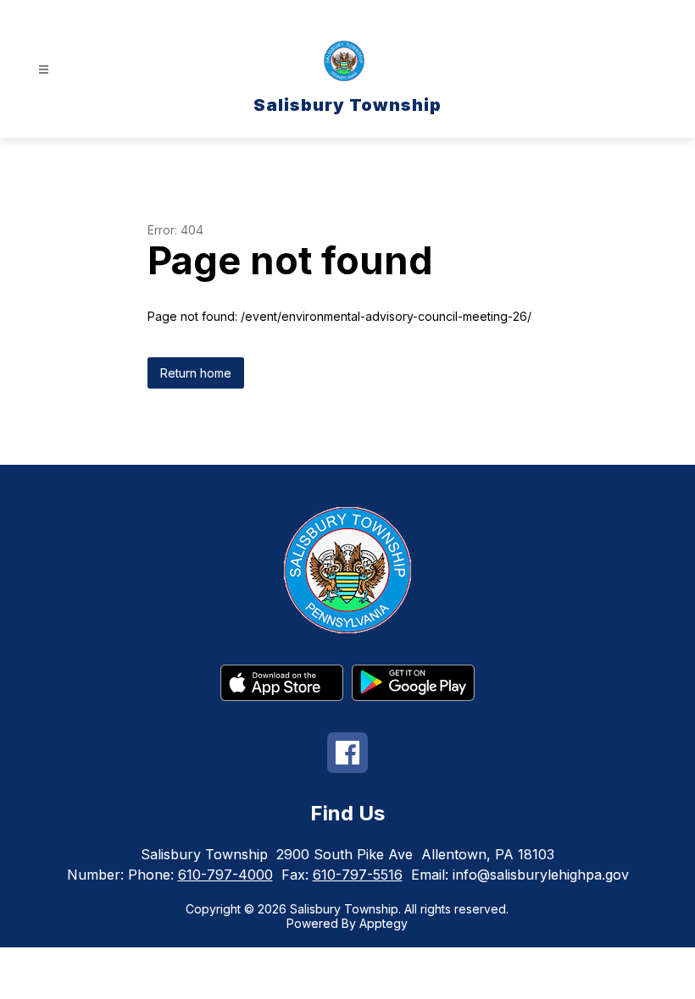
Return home (195, 373)
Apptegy (383, 923)
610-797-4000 (225, 874)
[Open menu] (43, 70)
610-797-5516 (358, 874)
